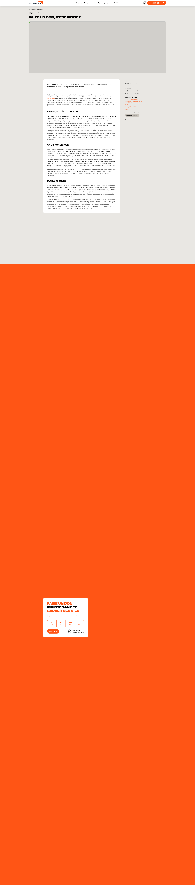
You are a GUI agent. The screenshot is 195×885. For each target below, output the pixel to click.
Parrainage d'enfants (131, 106)
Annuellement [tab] (76, 616)
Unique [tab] (49, 616)
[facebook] (128, 122)
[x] (136, 122)
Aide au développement (132, 99)
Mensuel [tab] (62, 616)
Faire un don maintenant (155, 3)
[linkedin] (131, 122)
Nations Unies (51, 98)
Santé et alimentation (131, 102)
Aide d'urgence (130, 107)
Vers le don (52, 631)
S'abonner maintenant (132, 115)
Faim (127, 104)
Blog (31, 13)
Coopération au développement (134, 101)
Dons (127, 109)
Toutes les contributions (37, 9)
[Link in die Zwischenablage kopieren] (125, 122)
